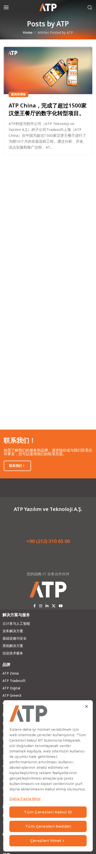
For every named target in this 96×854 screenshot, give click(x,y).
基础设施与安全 (14, 638)
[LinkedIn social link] (47, 606)
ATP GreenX (11, 695)
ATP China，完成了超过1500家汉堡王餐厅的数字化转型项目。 (48, 109)
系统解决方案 (12, 645)
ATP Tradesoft (14, 680)
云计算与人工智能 (16, 623)
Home (27, 32)
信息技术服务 (12, 653)
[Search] (90, 7)
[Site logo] (48, 7)
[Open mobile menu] (6, 7)
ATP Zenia (10, 673)
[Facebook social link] (34, 606)
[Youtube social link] (60, 606)
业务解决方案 (12, 630)
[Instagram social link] (40, 606)
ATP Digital (11, 688)
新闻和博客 (18, 94)
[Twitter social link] (53, 606)
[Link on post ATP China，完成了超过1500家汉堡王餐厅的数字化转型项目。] (48, 70)
